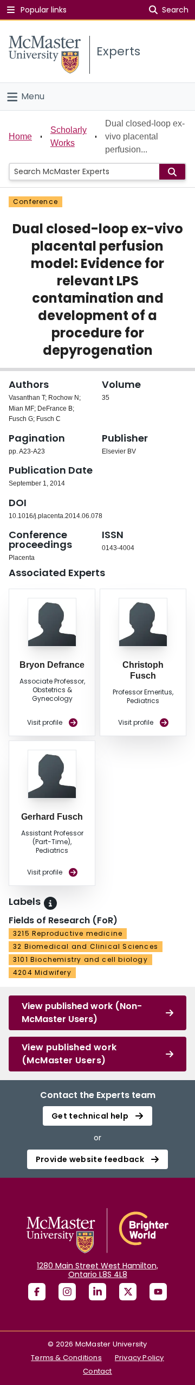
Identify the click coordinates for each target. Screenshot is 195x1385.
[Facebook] (37, 1291)
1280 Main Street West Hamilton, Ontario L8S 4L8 (97, 1270)
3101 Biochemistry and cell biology (80, 959)
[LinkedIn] (97, 1291)
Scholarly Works (68, 136)
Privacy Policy (139, 1357)
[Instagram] (67, 1291)
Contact (97, 1371)
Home (20, 136)
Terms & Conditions (66, 1357)
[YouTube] (158, 1291)
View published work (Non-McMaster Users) (82, 1012)
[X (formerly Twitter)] (127, 1291)
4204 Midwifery (42, 972)
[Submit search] (172, 172)
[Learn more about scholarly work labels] (50, 903)
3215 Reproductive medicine (67, 933)
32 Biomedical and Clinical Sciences (85, 946)
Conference (35, 201)
